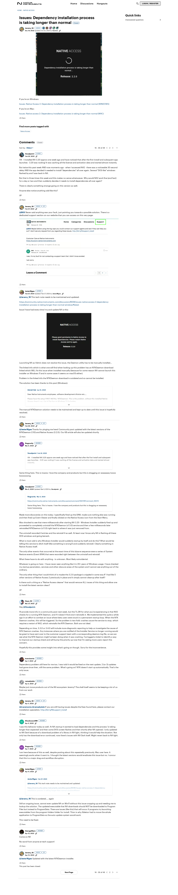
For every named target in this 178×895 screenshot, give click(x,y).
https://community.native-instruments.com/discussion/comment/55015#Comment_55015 (63, 501)
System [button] (55, 30)
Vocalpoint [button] (29, 154)
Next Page (69, 872)
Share (22, 118)
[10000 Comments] (57, 28)
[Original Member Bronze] (47, 28)
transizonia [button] (29, 658)
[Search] (137, 3)
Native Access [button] (25, 131)
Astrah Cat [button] (31, 390)
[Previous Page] (107, 148)
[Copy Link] (59, 30)
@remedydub (38, 707)
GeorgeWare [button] (30, 831)
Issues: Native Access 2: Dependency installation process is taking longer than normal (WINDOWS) (64, 104)
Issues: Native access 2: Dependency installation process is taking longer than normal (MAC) (61, 113)
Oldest (29, 148)
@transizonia (25, 707)
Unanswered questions (143, 20)
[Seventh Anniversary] (50, 28)
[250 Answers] (53, 28)
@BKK (22, 212)
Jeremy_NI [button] (29, 28)
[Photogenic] (43, 28)
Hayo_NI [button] (28, 601)
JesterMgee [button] (30, 291)
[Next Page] (113, 148)
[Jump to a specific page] (117, 148)
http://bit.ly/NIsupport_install (54, 710)
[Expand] (68, 404)
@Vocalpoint (29, 607)
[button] (21, 29)
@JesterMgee (25, 429)
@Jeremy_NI (25, 297)
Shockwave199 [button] (31, 721)
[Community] (29, 3)
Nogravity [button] (29, 443)
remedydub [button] (30, 681)
